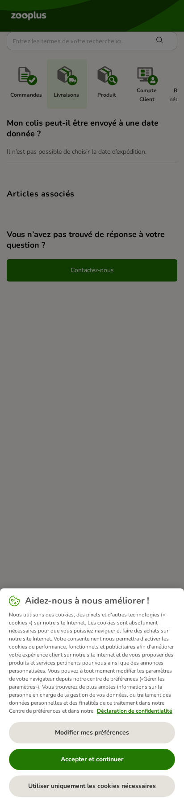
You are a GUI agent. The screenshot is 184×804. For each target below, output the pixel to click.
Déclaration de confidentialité (134, 710)
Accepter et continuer (92, 759)
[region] (92, 696)
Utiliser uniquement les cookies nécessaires (92, 786)
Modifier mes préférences (92, 732)
